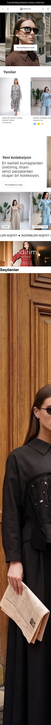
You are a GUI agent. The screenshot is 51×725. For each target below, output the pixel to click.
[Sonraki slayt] (46, 103)
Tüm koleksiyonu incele (25, 47)
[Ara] (7, 9)
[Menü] (2, 9)
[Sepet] (48, 9)
